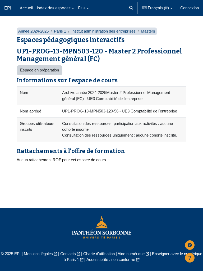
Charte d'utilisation (99, 254)
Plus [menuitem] (81, 7)
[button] (131, 8)
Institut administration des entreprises (103, 31)
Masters (148, 31)
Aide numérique (131, 254)
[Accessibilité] (190, 245)
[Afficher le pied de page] (190, 258)
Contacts (68, 254)
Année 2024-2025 (33, 31)
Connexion (189, 8)
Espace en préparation (39, 70)
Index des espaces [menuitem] (54, 7)
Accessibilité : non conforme (110, 260)
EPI (7, 8)
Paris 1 (60, 31)
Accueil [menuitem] (26, 7)
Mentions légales (38, 254)
